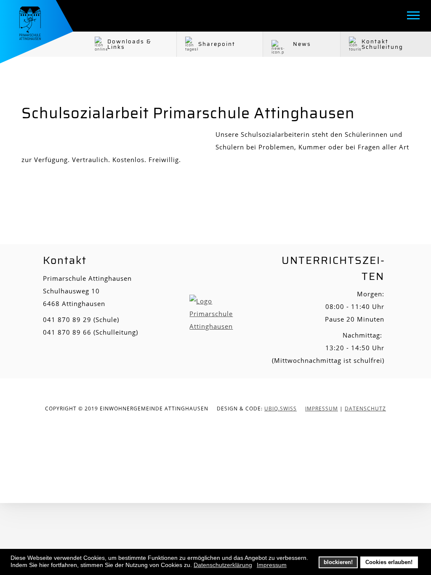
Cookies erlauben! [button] (388, 562)
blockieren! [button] (338, 562)
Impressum (321, 408)
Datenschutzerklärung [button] (223, 565)
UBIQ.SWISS (280, 408)
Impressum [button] (272, 565)
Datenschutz (365, 408)
